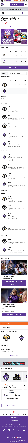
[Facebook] (4, 430)
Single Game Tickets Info (15, 281)
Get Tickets (16, 4)
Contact (8, 424)
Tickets (15, 285)
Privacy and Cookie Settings (19, 426)
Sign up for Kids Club (15, 314)
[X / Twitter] (14, 430)
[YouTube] (24, 430)
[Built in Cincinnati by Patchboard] (14, 437)
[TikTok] (19, 430)
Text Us (23, 440)
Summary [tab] (4, 73)
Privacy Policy (14, 424)
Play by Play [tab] (12, 73)
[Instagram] (9, 430)
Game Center (12, 405)
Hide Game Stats (13, 68)
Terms (20, 424)
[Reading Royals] (2, 4)
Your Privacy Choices (7, 426)
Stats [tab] (18, 73)
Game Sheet (14, 27)
